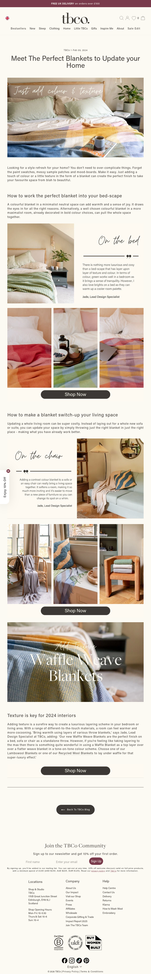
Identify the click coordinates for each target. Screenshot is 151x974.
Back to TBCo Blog (78, 809)
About (120, 28)
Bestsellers (18, 28)
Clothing (54, 28)
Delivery (107, 896)
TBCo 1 (68, 50)
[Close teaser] (8, 471)
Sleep (42, 28)
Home (67, 28)
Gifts (94, 28)
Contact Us (109, 892)
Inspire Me (106, 28)
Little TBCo (81, 28)
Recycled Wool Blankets (76, 753)
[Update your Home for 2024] (75, 662)
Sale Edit (134, 28)
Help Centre (109, 888)
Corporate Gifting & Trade (80, 917)
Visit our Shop (73, 896)
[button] (4, 487)
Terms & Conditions (91, 971)
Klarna (106, 904)
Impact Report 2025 (76, 921)
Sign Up (96, 861)
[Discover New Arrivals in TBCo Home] (75, 118)
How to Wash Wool (113, 908)
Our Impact (72, 892)
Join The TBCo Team (77, 925)
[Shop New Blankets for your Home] (75, 564)
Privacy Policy (70, 971)
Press (69, 904)
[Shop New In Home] (75, 354)
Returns (107, 900)
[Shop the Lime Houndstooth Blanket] (75, 263)
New (32, 28)
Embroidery (109, 913)
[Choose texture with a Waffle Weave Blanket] (75, 478)
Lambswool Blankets (22, 753)
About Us (71, 888)
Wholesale (71, 913)
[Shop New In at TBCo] (75, 771)
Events (69, 900)
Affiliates (70, 908)
